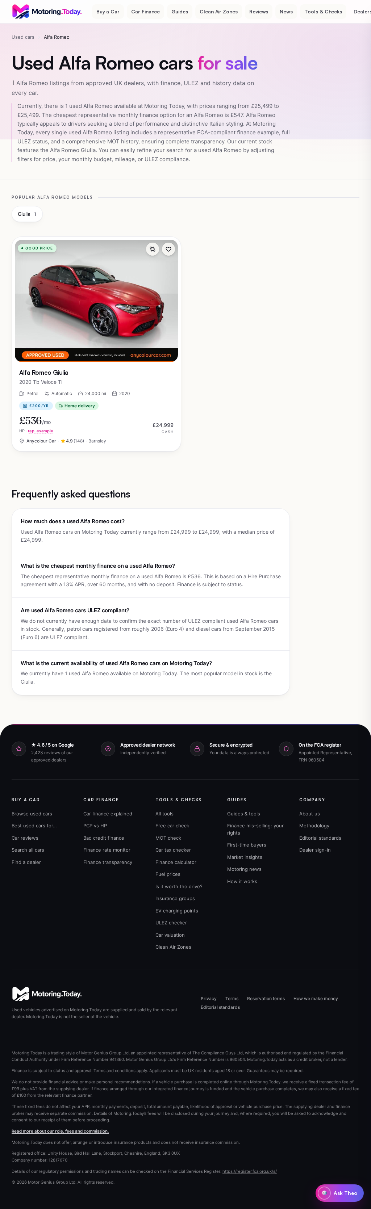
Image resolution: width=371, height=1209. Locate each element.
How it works (242, 881)
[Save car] (168, 249)
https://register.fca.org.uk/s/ (249, 1171)
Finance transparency (107, 862)
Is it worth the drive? (179, 886)
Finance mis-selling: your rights (255, 829)
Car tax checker (173, 850)
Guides (179, 11)
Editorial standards (320, 838)
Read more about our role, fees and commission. (60, 1131)
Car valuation (170, 935)
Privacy (209, 998)
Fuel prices (167, 874)
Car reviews (25, 838)
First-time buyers (246, 845)
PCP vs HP (95, 825)
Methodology (314, 825)
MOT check (168, 838)
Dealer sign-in (315, 850)
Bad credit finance (103, 838)
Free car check (172, 825)
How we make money (315, 998)
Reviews (258, 11)
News (286, 11)
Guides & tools (243, 814)
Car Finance (145, 11)
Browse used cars (32, 814)
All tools (164, 814)
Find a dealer (26, 862)
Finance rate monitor (106, 850)
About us (309, 814)
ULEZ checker (171, 922)
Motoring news (244, 869)
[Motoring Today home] (47, 12)
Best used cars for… (34, 825)
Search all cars (28, 850)
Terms (231, 998)
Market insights (244, 857)
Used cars (23, 37)
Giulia (27, 214)
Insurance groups (175, 898)
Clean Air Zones (219, 11)
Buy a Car (108, 11)
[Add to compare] (152, 249)
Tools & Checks (323, 11)
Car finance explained (107, 814)
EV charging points (176, 911)
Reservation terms (266, 998)
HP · (36, 430)
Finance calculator (175, 862)
